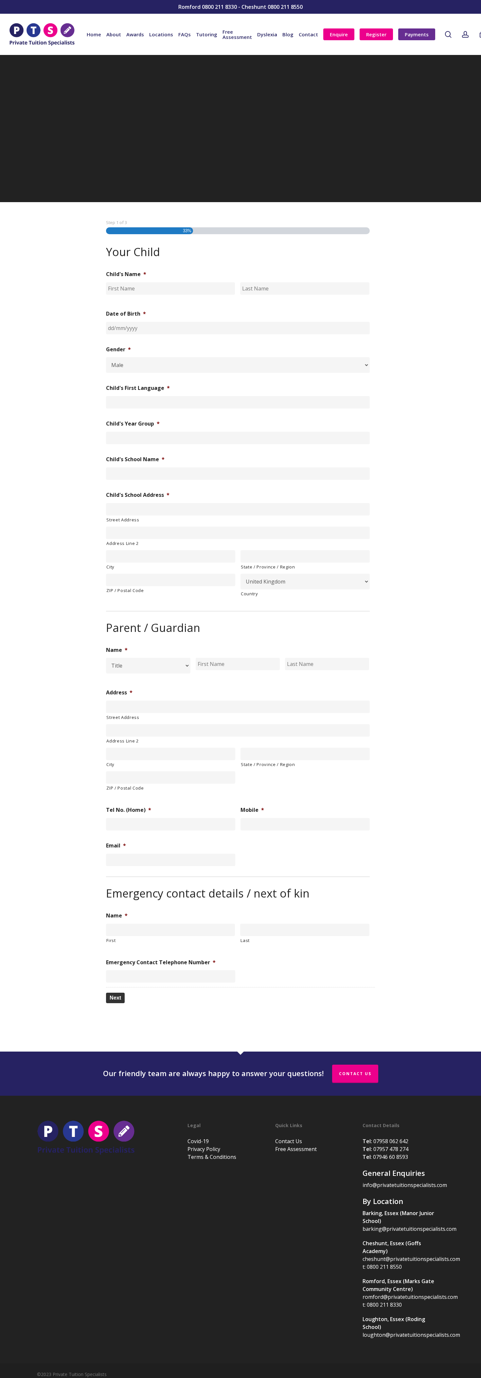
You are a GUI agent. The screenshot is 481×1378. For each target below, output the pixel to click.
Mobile (252, 810)
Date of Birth (126, 313)
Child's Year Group (133, 423)
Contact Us (355, 1073)
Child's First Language (138, 388)
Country (249, 594)
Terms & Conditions (211, 1156)
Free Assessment (296, 1149)
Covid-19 (198, 1141)
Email (116, 845)
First (111, 940)
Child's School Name (135, 459)
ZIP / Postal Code (125, 590)
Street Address (122, 520)
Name (117, 650)
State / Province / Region (268, 567)
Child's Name (126, 274)
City (110, 567)
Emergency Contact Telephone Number (161, 962)
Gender (118, 349)
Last (245, 940)
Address (119, 692)
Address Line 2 (122, 543)
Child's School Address (137, 495)
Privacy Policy (203, 1149)
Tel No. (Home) (128, 810)
